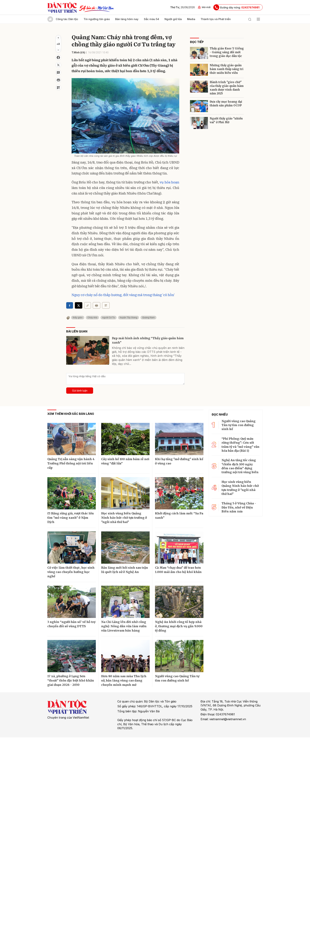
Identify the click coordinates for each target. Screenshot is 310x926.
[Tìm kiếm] (250, 19)
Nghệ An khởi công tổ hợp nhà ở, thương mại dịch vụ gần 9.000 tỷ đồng (179, 626)
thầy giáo (78, 317)
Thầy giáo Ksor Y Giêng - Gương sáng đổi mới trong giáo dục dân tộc (227, 52)
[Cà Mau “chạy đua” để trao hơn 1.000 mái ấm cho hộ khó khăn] (179, 547)
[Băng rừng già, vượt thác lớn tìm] (71, 493)
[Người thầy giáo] (199, 123)
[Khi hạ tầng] (179, 439)
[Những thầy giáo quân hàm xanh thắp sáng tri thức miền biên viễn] (199, 70)
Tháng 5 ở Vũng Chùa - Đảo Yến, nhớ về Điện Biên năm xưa (239, 507)
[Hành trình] (199, 87)
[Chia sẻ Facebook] (58, 57)
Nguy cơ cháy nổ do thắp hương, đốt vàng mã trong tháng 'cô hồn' (123, 295)
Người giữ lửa (173, 19)
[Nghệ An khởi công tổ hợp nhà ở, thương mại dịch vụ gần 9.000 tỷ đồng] (179, 602)
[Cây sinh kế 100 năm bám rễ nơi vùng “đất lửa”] (125, 439)
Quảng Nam (148, 317)
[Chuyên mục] (258, 19)
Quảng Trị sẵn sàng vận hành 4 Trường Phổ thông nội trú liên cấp (71, 463)
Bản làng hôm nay (126, 19)
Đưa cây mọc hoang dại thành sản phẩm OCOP (226, 103)
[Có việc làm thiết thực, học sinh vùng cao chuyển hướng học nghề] (71, 547)
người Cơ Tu (108, 317)
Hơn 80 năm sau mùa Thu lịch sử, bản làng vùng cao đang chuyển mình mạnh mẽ (123, 680)
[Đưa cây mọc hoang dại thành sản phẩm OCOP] (199, 106)
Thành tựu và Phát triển (216, 19)
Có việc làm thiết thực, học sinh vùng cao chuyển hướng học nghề (71, 572)
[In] (96, 305)
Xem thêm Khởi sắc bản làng (70, 414)
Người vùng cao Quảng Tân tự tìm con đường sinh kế (177, 678)
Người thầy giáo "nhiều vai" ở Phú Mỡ (226, 120)
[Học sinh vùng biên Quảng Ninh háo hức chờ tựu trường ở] (125, 493)
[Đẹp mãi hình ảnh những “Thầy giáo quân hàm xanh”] (87, 350)
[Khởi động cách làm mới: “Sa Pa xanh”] (179, 493)
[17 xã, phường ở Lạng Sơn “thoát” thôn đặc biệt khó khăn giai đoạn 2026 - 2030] (71, 656)
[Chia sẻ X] (78, 305)
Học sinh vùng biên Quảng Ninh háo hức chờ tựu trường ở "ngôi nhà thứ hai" (124, 518)
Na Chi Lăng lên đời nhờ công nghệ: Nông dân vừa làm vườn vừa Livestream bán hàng (124, 626)
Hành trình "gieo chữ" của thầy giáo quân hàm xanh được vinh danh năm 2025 (227, 87)
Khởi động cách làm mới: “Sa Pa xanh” (179, 515)
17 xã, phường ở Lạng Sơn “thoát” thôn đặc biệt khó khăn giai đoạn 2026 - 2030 (70, 680)
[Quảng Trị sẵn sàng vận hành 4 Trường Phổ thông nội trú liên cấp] (71, 439)
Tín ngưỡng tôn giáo (97, 19)
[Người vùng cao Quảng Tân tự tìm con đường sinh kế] (179, 656)
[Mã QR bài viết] (58, 87)
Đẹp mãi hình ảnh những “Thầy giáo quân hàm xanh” (148, 340)
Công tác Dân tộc (67, 19)
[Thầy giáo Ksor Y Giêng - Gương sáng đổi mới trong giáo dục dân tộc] (199, 53)
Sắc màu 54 (151, 19)
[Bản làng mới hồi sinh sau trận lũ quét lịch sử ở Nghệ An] (125, 547)
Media (191, 19)
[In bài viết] (58, 80)
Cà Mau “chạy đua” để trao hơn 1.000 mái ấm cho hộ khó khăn (178, 570)
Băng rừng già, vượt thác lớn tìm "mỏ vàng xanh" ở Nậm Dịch (70, 518)
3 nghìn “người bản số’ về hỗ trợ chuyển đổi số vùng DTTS (71, 624)
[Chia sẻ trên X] (58, 65)
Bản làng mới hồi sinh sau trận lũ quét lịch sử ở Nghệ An (124, 570)
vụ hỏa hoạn (169, 182)
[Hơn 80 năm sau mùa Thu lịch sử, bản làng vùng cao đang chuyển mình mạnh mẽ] (125, 656)
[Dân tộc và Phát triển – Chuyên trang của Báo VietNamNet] (62, 7)
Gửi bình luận (79, 390)
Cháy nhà (92, 317)
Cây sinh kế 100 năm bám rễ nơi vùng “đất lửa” (125, 461)
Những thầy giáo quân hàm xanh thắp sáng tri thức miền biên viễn (226, 69)
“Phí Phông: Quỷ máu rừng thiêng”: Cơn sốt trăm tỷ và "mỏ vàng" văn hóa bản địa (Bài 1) (240, 444)
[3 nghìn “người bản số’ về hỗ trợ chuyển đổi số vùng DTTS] (71, 602)
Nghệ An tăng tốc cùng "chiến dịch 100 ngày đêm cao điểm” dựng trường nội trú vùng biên (240, 466)
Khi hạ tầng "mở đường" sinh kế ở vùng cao (179, 461)
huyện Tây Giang (128, 317)
